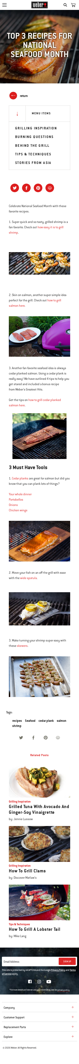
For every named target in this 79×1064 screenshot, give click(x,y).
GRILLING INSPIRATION (36, 128)
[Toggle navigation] (4, 4)
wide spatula (28, 578)
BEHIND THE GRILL (32, 145)
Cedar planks (20, 478)
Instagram (39, 981)
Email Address (11, 961)
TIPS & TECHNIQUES (33, 154)
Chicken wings (18, 510)
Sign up (67, 961)
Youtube (49, 982)
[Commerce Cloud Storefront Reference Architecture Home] (39, 5)
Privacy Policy (58, 970)
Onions (13, 505)
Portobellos (16, 500)
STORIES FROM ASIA (33, 163)
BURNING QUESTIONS (34, 137)
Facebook (30, 981)
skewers (22, 646)
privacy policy (64, 990)
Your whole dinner (20, 494)
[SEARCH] (66, 5)
